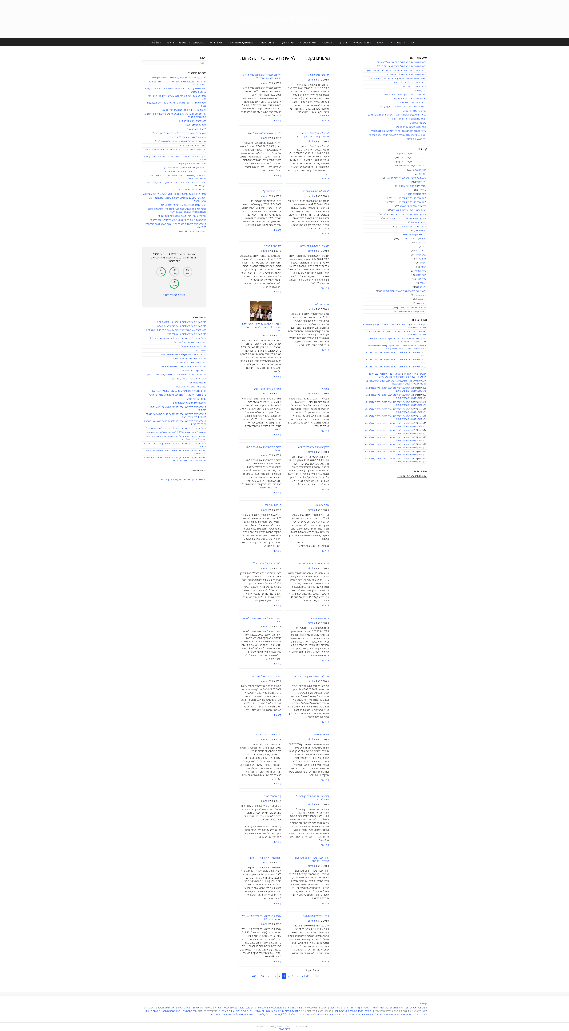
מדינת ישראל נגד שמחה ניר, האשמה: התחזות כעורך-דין (403, 291)
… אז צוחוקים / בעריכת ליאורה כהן (412, 311)
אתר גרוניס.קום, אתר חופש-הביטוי (174, 1007)
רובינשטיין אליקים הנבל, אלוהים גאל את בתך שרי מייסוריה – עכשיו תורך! (392, 1007)
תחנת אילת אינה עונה (318, 618)
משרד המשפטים (419, 170)
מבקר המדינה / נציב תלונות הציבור (411, 226)
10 (274, 975)
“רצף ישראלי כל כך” (272, 191)
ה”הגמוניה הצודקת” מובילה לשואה (264, 133)
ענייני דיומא (421, 279)
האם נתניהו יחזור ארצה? (196, 125)
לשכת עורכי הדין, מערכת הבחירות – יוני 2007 (407, 202)
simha (311, 79)
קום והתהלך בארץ (272, 796)
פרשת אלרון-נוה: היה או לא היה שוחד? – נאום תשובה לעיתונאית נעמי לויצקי (174, 194)
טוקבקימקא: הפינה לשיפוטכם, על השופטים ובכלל (405, 178)
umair (423, 331)
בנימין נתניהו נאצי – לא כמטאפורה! (411, 102)
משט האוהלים (322, 304)
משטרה (423, 283)
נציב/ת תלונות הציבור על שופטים (412, 186)
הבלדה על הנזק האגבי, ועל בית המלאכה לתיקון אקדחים (403, 106)
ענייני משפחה (420, 255)
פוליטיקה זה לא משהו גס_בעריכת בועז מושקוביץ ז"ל (405, 214)
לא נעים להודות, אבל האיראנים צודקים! (410, 98)
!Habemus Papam (417, 123)
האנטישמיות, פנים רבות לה (268, 734)
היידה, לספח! (420, 90)
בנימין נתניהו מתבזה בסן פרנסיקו (192, 231)
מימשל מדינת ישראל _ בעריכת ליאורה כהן (409, 210)
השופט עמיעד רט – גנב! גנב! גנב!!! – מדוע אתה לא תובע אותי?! (179, 133)
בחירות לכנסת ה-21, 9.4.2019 (413, 153)
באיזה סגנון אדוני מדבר (417, 194)
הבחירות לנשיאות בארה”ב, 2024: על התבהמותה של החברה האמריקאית (176, 432)
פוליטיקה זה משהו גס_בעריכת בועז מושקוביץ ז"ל (406, 218)
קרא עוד (325, 120)
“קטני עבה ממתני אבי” (196, 129)
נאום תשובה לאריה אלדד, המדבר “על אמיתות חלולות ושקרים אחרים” (397, 135)
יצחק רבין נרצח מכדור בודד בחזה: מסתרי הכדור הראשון (183, 205)
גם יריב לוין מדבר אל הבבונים (414, 111)
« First (316, 975)
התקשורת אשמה (419, 222)
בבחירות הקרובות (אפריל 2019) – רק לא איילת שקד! (184, 167)
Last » (253, 975)
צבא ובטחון (421, 287)
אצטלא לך (324, 388)
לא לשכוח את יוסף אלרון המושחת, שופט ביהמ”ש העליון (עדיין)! (180, 141)
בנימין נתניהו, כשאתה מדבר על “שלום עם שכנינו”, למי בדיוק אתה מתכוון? (396, 70)
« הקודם (306, 975)
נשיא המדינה (420, 230)
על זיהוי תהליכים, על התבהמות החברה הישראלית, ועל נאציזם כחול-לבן (396, 115)
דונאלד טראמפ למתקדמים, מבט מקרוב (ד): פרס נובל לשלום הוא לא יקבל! (176, 428)
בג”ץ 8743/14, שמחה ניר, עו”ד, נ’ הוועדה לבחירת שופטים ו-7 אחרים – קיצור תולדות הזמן (252, 1014)
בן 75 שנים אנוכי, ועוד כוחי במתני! (235, 1011)
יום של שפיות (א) (321, 734)
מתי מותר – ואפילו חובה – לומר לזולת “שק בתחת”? (321, 1014)
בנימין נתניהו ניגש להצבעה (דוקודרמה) (410, 82)
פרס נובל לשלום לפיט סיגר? (315, 916)
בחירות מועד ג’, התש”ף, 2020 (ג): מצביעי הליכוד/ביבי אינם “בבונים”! (178, 220)
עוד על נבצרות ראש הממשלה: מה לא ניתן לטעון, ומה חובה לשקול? (398, 131)
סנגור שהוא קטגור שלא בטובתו (314, 563)
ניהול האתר (284, 1029)
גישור (424, 246)
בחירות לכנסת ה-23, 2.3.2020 (413, 161)
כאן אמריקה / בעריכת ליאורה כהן (412, 238)
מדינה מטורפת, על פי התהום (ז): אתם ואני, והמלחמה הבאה (401, 62)
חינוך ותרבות (421, 303)
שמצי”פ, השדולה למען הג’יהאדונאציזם (310, 676)
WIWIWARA (420, 381)
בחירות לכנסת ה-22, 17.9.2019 (412, 157)
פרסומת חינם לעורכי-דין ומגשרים (412, 206)
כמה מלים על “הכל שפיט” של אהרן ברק (189, 189)
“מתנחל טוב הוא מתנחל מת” (315, 191)
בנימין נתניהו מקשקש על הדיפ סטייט (411, 127)
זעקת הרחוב (421, 275)
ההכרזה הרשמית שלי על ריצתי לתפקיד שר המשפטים (373, 1014)
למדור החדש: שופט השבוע (343, 1007)
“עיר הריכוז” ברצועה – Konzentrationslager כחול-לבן (403, 94)
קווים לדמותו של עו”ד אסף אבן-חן (192, 163)
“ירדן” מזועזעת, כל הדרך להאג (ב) (313, 447)
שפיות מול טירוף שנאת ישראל (267, 388)
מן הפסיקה (421, 299)
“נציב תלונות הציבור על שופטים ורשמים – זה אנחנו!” (279, 1011)
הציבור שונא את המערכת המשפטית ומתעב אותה (280, 1007)
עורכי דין (423, 190)
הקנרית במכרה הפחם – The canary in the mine (184, 171)
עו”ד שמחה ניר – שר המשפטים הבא (180, 1011)
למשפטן (423, 263)
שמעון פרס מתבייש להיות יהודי (266, 676)
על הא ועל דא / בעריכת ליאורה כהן (411, 307)
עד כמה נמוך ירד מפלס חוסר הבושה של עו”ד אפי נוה (184, 110)
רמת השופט (421, 182)
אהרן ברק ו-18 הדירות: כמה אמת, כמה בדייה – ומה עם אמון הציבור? (178, 77)
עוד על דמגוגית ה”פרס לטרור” (413, 86)
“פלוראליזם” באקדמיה (318, 75)
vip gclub (421, 338)
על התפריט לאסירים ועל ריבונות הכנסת (189, 403)
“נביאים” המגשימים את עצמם (314, 246)
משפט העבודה (420, 295)
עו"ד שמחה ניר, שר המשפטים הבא (411, 165)
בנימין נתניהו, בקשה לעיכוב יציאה (192, 121)
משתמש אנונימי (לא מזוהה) (415, 374)
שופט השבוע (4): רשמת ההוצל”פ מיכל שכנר (187, 137)
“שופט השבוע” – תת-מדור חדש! (192, 145)
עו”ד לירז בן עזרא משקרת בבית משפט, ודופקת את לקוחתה (182, 216)
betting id (421, 324)
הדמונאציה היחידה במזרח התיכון (265, 857)
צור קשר (170, 42)
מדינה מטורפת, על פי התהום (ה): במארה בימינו (406, 74)
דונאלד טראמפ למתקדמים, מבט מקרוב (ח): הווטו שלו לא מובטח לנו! (398, 78)
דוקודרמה (380, 42)
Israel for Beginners (412, 234)
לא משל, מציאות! (273, 505)
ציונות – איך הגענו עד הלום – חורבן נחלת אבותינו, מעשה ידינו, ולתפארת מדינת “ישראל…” (261, 327)
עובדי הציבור (421, 242)
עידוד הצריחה (420, 271)
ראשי (413, 42)
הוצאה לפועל (420, 250)
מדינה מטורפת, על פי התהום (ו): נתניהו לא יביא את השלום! (401, 66)
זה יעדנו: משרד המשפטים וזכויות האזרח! (353, 1011)
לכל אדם (422, 267)
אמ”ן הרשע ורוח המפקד (416, 139)
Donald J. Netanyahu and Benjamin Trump (182, 479)
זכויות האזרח (421, 259)
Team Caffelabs (418, 345)
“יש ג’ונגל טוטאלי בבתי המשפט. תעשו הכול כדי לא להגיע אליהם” (223, 1007)
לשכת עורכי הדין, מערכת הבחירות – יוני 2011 (407, 198)
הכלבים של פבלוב (272, 246)
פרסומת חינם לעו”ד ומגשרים (191, 42)
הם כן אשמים (322, 505)
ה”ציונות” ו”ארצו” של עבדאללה (266, 563)
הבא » (262, 975)
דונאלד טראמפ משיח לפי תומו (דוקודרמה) (409, 119)
